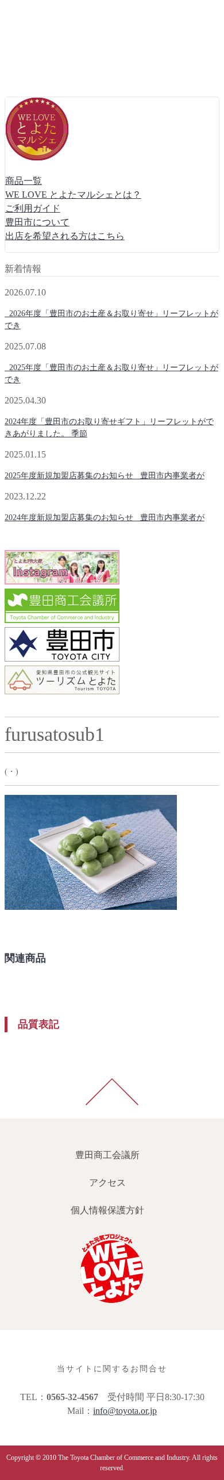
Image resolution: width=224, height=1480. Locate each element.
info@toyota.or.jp (125, 1411)
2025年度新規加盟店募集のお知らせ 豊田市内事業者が (104, 475)
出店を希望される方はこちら (65, 236)
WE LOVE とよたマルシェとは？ (73, 194)
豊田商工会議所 (39, 13)
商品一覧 (23, 181)
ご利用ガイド (32, 208)
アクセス (25, 41)
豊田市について (37, 222)
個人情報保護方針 (43, 69)
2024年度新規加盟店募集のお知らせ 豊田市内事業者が (104, 517)
